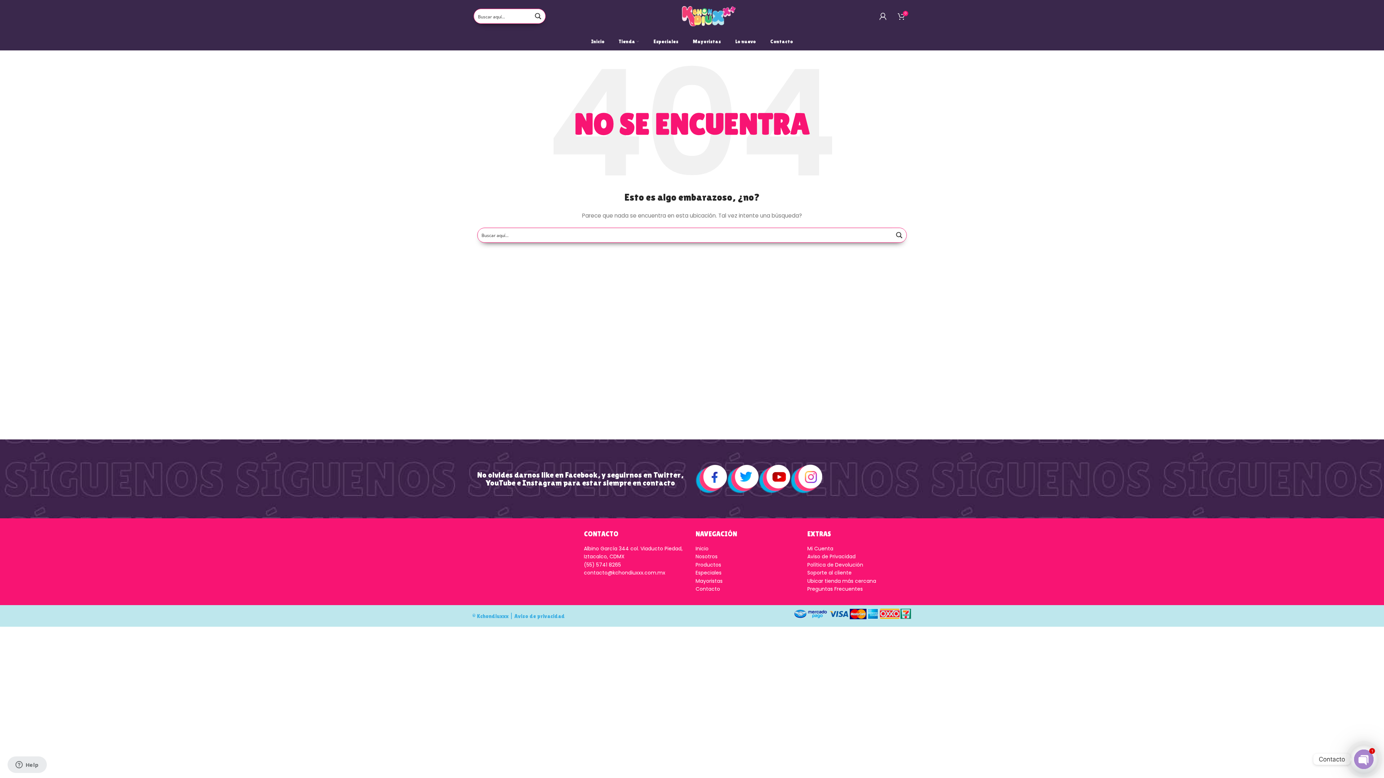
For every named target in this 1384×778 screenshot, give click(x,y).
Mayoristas (709, 581)
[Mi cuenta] (883, 16)
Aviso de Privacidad (831, 556)
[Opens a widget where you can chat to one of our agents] (27, 765)
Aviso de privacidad (539, 616)
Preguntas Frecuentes (835, 589)
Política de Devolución (835, 564)
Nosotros (707, 556)
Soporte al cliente (829, 572)
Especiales (709, 572)
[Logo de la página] (709, 15)
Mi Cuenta (820, 548)
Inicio (702, 548)
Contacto (708, 589)
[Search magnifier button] (538, 16)
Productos (708, 564)
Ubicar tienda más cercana (841, 581)
